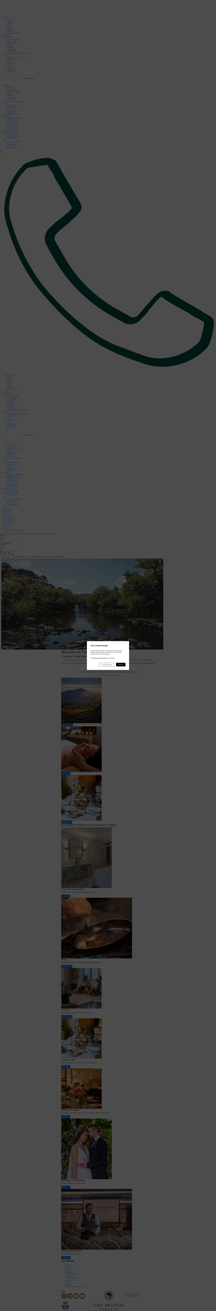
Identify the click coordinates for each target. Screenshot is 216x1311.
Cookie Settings (107, 664)
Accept (121, 664)
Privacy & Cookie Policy (99, 658)
